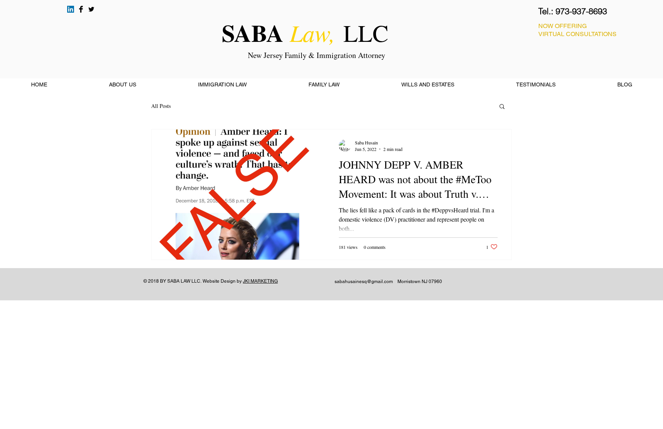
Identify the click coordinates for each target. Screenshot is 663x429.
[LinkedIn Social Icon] (70, 9)
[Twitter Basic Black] (91, 9)
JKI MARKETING (260, 281)
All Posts (161, 105)
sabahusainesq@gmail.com (364, 281)
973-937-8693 (581, 11)
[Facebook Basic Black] (81, 9)
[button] (502, 107)
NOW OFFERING (562, 26)
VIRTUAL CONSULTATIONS (577, 34)
